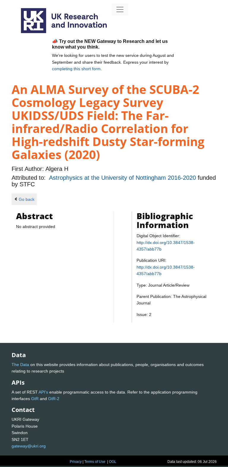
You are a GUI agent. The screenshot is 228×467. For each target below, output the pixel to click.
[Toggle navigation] (120, 9)
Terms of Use (94, 462)
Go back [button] (26, 199)
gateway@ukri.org (29, 446)
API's (43, 392)
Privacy (76, 462)
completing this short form (76, 68)
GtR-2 (53, 398)
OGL (112, 462)
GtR (35, 398)
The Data (20, 364)
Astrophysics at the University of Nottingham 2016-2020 (123, 177)
